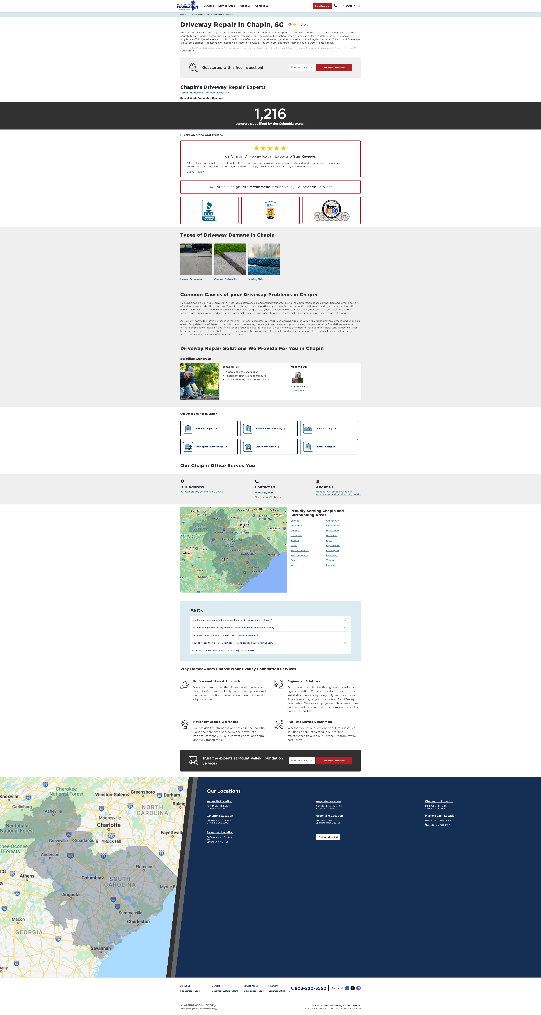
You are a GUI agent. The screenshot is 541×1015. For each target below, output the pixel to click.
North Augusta (299, 555)
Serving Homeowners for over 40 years (203, 92)
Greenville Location (329, 815)
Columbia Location (220, 815)
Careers (216, 986)
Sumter (295, 540)
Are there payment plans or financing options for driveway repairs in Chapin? (232, 620)
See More (186, 50)
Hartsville (331, 535)
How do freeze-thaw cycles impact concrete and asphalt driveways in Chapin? (232, 643)
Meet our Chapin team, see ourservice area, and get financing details (338, 493)
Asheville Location (219, 801)
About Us (245, 6)
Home (183, 15)
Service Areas (226, 6)
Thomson (331, 560)
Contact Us (261, 6)
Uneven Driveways (191, 279)
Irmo (293, 565)
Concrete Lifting (276, 991)
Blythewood (333, 545)
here (281, 497)
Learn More (297, 390)
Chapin (295, 520)
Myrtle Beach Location (440, 815)
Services (209, 6)
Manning (331, 565)
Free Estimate (322, 6)
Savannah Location (220, 832)
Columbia (296, 525)
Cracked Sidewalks (225, 279)
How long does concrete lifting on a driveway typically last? (223, 650)
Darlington (332, 550)
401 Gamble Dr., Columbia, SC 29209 (202, 491)
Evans (294, 560)
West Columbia (300, 550)
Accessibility (345, 1008)
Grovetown (332, 520)
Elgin (329, 540)
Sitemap (357, 1008)
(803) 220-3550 (264, 493)
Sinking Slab (255, 279)
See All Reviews (196, 172)
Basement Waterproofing (225, 991)
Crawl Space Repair (253, 991)
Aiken (294, 545)
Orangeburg (333, 525)
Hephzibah (332, 530)
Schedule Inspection (334, 68)
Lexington (296, 535)
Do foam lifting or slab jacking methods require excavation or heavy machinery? (233, 628)
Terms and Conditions (328, 1008)
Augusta (295, 530)
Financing (273, 986)
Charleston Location (439, 801)
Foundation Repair (190, 991)
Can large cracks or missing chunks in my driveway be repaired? (225, 635)
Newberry (332, 555)
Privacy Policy (311, 1008)
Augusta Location (328, 801)
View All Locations (328, 837)
